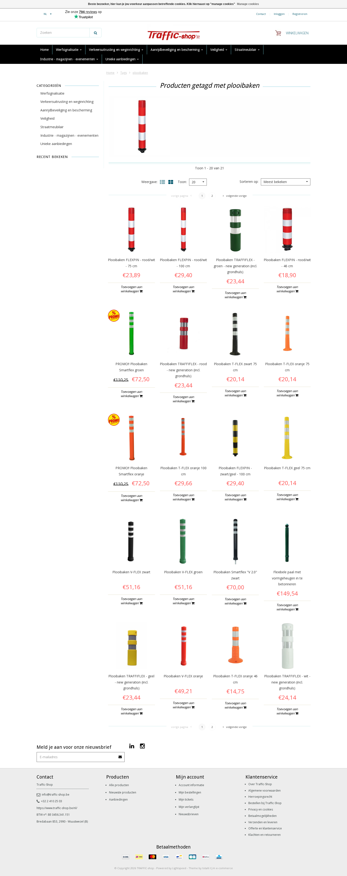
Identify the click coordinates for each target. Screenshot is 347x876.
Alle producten (119, 785)
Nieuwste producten (122, 792)
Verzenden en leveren (262, 822)
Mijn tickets (186, 799)
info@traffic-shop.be (55, 795)
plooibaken (140, 73)
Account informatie (191, 785)
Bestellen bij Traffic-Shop (265, 803)
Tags (123, 73)
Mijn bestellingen (190, 792)
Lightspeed (179, 868)
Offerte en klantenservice (265, 828)
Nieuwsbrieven (189, 814)
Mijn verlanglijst (189, 807)
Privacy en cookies (260, 809)
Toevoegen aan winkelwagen (131, 289)
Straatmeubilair (246, 50)
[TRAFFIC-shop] (173, 33)
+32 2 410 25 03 (51, 801)
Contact (261, 14)
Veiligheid (217, 50)
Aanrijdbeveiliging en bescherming (176, 50)
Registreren (299, 14)
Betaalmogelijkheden (262, 816)
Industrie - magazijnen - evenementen (68, 59)
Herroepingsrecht (260, 797)
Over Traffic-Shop (260, 784)
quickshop (131, 243)
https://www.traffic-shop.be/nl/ (57, 808)
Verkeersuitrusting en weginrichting (115, 50)
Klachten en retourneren (264, 835)
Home (44, 50)
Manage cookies (248, 4)
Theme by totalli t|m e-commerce (211, 868)
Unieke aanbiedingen (121, 59)
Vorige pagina (179, 195)
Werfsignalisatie (67, 50)
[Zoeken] (95, 32)
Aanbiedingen (118, 799)
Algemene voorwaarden (264, 790)
